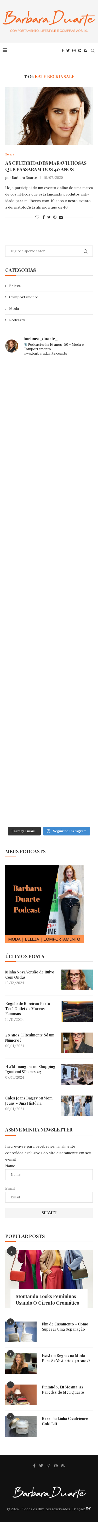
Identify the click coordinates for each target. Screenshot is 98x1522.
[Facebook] (63, 50)
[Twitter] (68, 50)
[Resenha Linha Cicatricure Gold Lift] (21, 1426)
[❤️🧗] (49, 489)
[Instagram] (74, 50)
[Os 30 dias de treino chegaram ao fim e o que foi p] (49, 386)
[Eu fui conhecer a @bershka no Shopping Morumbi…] (49, 643)
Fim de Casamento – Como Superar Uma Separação (65, 1327)
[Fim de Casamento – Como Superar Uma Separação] (21, 1332)
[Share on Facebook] (44, 217)
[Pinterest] (79, 50)
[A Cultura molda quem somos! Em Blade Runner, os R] (49, 695)
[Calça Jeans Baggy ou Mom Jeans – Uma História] (77, 1106)
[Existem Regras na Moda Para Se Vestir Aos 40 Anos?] (21, 1363)
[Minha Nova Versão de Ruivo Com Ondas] (77, 980)
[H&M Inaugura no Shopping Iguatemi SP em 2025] (77, 1074)
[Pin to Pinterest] (54, 217)
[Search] (92, 50)
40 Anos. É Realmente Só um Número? (29, 1038)
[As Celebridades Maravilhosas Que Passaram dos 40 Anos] (49, 116)
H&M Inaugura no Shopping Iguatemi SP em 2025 (30, 1069)
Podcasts (17, 320)
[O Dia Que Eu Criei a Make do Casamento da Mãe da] (49, 746)
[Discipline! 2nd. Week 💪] (49, 437)
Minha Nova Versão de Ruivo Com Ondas (29, 975)
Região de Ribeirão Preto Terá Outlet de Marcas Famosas (27, 1008)
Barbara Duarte (24, 177)
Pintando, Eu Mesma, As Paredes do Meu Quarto (63, 1390)
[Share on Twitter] (49, 217)
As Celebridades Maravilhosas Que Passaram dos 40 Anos (46, 166)
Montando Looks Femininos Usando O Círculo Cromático (47, 1299)
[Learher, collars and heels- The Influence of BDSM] (49, 592)
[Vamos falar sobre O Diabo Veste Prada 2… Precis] (49, 540)
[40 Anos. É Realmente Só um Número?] (77, 1043)
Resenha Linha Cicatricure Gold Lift (65, 1421)
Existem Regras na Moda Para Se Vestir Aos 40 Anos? (66, 1358)
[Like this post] (37, 217)
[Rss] (85, 50)
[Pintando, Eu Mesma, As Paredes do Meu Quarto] (21, 1395)
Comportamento (23, 297)
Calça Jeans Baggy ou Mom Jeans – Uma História (29, 1101)
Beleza (15, 286)
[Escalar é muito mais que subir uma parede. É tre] (49, 797)
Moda (14, 308)
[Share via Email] (61, 217)
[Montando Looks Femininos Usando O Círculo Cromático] (49, 1279)
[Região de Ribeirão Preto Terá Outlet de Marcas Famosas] (77, 1011)
